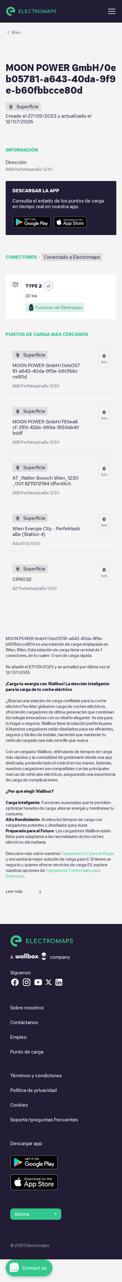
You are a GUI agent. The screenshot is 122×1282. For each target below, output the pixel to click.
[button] (111, 11)
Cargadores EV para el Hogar (87, 853)
